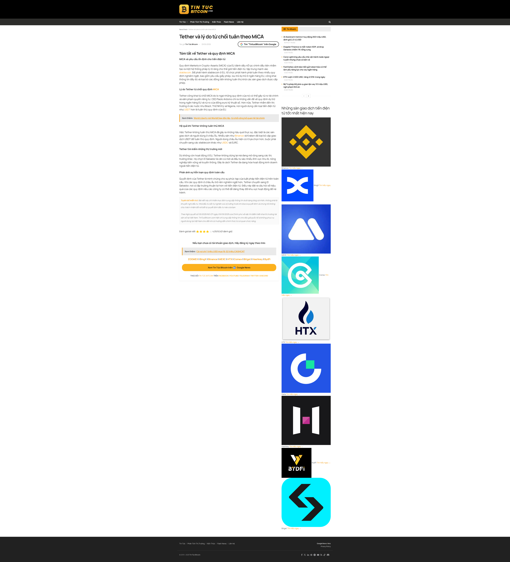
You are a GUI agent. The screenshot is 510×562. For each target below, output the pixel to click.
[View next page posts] (309, 96)
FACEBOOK (223, 275)
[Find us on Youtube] (318, 554)
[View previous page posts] (304, 96)
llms (329, 543)
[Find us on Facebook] (301, 554)
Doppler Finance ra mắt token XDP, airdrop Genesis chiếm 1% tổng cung (303, 48)
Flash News (229, 22)
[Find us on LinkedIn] (308, 554)
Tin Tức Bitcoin (191, 44)
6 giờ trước (288, 90)
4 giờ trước (288, 73)
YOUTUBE (234, 275)
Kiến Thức (216, 22)
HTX (229, 259)
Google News (322, 543)
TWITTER (254, 275)
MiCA (216, 89)
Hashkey (258, 259)
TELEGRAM (244, 275)
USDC (225, 142)
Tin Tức (182, 22)
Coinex (238, 259)
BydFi (267, 259)
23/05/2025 (206, 44)
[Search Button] (330, 22)
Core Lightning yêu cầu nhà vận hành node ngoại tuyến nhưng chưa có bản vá (306, 58)
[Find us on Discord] (328, 554)
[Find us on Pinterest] (311, 554)
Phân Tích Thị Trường (199, 22)
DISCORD (264, 275)
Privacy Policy (326, 546)
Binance (239, 135)
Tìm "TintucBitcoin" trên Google (260, 44)
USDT (187, 109)
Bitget (247, 259)
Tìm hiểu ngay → (296, 168)
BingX (203, 259)
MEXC (222, 259)
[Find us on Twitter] (305, 554)
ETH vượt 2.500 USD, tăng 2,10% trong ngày (304, 77)
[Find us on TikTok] (324, 554)
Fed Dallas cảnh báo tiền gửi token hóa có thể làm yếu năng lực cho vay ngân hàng (304, 68)
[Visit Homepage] (196, 9)
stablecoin (185, 72)
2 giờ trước (288, 53)
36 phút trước (289, 43)
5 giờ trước (288, 80)
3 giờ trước (288, 63)
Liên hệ (240, 22)
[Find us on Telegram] (315, 554)
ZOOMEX (193, 259)
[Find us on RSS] (321, 554)
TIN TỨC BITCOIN (206, 275)
